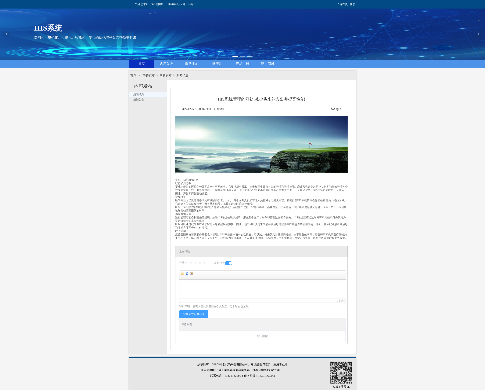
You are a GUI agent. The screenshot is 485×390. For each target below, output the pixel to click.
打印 (338, 109)
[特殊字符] (187, 273)
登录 (352, 4)
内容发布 (167, 64)
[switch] (228, 263)
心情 (182, 262)
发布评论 (184, 251)
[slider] (196, 263)
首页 (141, 64)
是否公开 (219, 262)
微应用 (217, 64)
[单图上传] (191, 273)
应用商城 (268, 64)
